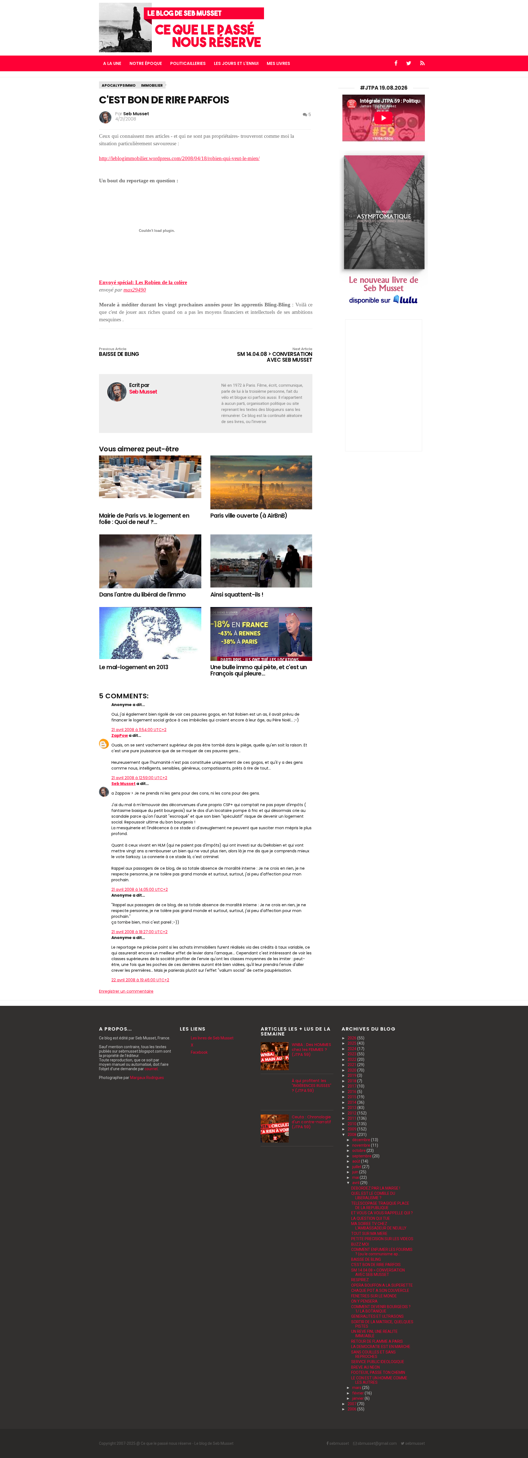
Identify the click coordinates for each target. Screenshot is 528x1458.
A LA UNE (112, 63)
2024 (352, 1049)
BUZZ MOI (360, 1244)
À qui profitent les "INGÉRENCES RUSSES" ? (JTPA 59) (311, 1085)
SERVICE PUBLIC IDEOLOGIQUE (377, 1362)
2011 (352, 1118)
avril (356, 1182)
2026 (352, 1038)
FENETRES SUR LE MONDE (374, 1296)
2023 (352, 1054)
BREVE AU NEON (365, 1367)
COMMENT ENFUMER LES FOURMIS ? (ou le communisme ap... (382, 1251)
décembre (361, 1140)
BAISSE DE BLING (366, 1259)
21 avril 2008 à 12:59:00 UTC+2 (139, 778)
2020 (352, 1070)
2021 (352, 1064)
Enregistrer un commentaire (126, 991)
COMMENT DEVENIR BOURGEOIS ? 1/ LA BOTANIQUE (381, 1309)
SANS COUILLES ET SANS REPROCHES (373, 1354)
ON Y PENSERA (364, 1301)
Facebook (199, 1052)
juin (355, 1172)
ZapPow (119, 735)
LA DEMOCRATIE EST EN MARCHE (380, 1346)
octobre (359, 1150)
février (358, 1393)
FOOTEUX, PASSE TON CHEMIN (378, 1372)
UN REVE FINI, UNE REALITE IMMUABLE (374, 1333)
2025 (352, 1043)
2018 (352, 1081)
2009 (352, 1129)
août (356, 1161)
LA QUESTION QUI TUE (370, 1218)
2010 (352, 1124)
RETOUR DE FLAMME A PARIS (377, 1341)
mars (357, 1387)
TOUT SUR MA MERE (369, 1233)
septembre (362, 1156)
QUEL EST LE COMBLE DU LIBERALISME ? (373, 1195)
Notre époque (146, 63)
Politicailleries (188, 63)
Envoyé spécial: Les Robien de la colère (143, 282)
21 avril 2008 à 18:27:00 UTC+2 (139, 932)
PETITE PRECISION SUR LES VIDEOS (382, 1239)
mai (356, 1177)
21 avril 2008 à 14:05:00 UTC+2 (139, 889)
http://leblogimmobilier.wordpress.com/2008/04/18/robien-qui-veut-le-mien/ (179, 158)
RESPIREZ (360, 1280)
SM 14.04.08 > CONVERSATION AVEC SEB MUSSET (274, 355)
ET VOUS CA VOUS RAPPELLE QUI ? (382, 1213)
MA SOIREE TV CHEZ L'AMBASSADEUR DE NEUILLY (378, 1225)
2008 (352, 1134)
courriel (151, 1069)
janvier (358, 1398)
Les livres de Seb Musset (212, 1038)
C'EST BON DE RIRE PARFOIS (376, 1264)
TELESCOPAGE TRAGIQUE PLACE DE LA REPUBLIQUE (380, 1205)
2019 (352, 1075)
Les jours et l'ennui (236, 63)
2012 (352, 1113)
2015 (352, 1097)
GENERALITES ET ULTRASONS (377, 1316)
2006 (352, 1409)
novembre (361, 1145)
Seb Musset (123, 783)
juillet (357, 1167)
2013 (352, 1107)
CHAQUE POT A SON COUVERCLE (380, 1290)
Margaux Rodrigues (147, 1077)
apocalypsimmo (119, 85)
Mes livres (278, 63)
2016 (352, 1091)
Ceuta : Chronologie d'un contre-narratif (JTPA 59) (311, 1122)
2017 (352, 1086)
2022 (352, 1059)
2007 (352, 1404)
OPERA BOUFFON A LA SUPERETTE (382, 1285)
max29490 (134, 290)
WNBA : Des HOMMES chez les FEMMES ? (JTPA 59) (311, 1049)
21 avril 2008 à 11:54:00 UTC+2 (138, 729)
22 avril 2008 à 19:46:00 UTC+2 (140, 980)
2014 (352, 1102)
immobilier (152, 85)
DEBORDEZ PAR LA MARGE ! (375, 1188)
